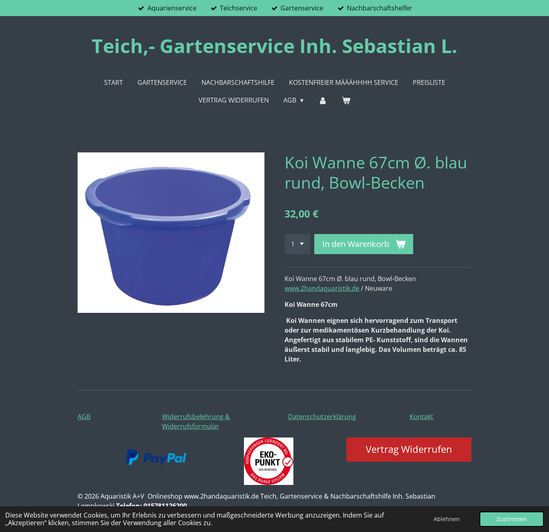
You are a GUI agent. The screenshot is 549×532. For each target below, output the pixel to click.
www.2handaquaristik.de (322, 288)
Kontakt (421, 416)
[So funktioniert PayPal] (156, 462)
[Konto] (322, 100)
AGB (84, 416)
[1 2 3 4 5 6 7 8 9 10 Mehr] (297, 244)
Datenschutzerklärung (322, 416)
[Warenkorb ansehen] (346, 100)
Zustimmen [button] (511, 519)
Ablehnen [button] (447, 519)
